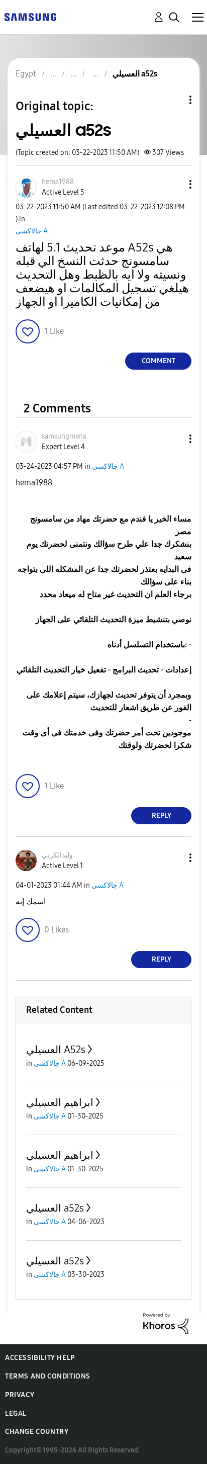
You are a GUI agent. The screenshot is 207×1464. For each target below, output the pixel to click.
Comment (158, 361)
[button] (174, 184)
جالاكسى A (32, 231)
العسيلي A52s (55, 1050)
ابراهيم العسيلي (59, 1102)
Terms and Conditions (47, 1376)
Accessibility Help (40, 1357)
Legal (16, 1413)
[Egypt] (30, 16)
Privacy (19, 1395)
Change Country (36, 1431)
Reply (161, 815)
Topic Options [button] (173, 100)
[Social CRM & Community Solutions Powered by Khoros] (165, 1323)
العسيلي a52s (55, 1208)
